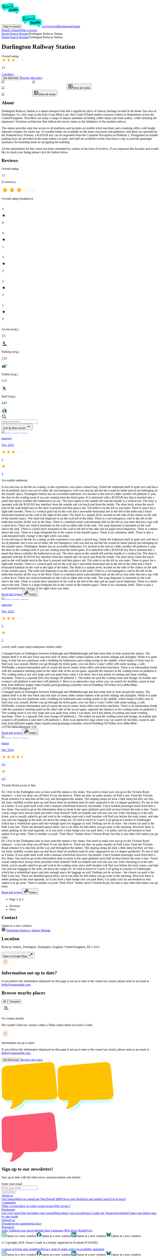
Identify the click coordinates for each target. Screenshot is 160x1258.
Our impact (8, 1199)
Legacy (37, 1223)
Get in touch (118, 1199)
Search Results (19, 37)
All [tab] (4, 1001)
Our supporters (23, 1223)
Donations (8, 1223)
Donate (75, 26)
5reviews (7, 74)
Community (9, 1202)
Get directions (11, 78)
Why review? (62, 1206)
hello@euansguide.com (16, 984)
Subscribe (8, 1191)
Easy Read (78, 1230)
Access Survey (26, 1230)
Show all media (81, 87)
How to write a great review (37, 1206)
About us (7, 1195)
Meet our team (24, 1199)
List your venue (11, 1213)
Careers (106, 1199)
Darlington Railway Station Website (28, 930)
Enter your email (12, 1184)
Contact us (8, 1249)
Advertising (121, 1213)
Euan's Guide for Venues (98, 1213)
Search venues (10, 30)
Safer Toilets (9, 1230)
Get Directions (11, 1059)
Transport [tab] (14, 1001)
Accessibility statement (90, 1249)
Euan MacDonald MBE (48, 1199)
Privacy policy (50, 1249)
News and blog (72, 1199)
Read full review (12, 594)
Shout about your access (68, 1213)
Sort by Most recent (14, 428)
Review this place (31, 77)
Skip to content (11, 26)
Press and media (91, 1199)
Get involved (50, 26)
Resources (8, 1227)
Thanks (32, 594)
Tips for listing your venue (37, 1213)
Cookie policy (67, 1249)
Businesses (64, 26)
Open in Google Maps (15, 956)
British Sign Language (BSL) (53, 1230)
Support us (8, 1220)
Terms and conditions (28, 1249)
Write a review (28, 30)
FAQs (88, 1230)
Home (5, 37)
